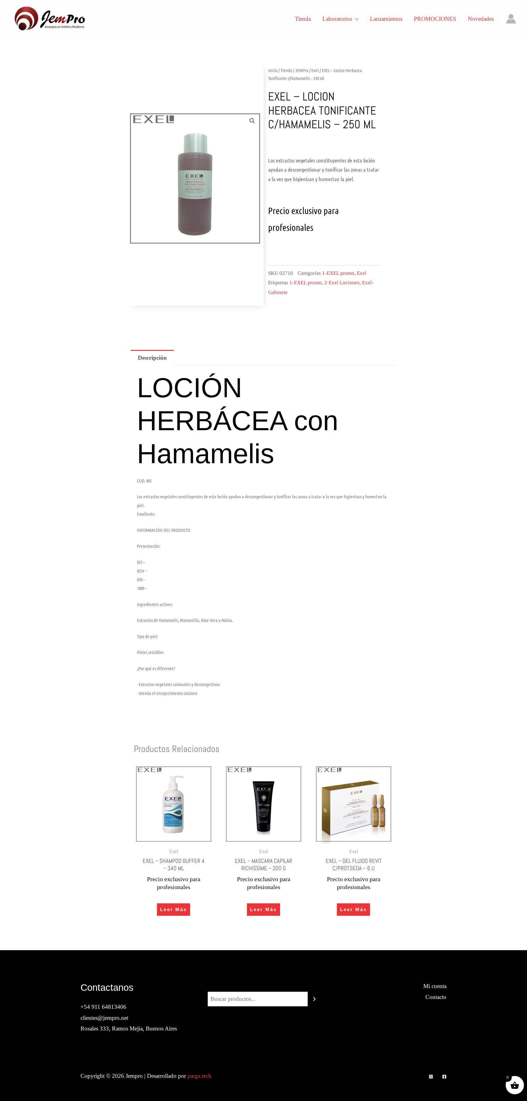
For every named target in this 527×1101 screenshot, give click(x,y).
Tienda (286, 70)
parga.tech (199, 1076)
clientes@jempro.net (104, 1018)
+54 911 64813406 (103, 1007)
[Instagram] (431, 1076)
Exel (315, 70)
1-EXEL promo (338, 273)
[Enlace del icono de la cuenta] (511, 19)
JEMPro (301, 70)
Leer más (173, 909)
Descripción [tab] (152, 357)
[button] (252, 120)
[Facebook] (444, 1076)
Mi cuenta (434, 986)
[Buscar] (314, 999)
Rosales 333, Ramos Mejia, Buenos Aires (129, 1028)
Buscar (263, 986)
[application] (355, 19)
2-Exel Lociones (342, 282)
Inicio (273, 70)
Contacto (435, 997)
